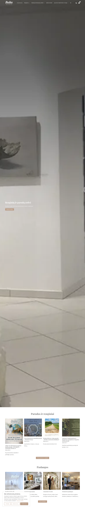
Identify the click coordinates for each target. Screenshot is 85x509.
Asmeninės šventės (48, 491)
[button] (29, 3)
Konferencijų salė (9, 491)
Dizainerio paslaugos (67, 491)
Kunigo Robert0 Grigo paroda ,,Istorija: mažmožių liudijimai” (51, 439)
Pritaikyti (7, 503)
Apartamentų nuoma (29, 491)
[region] (16, 499)
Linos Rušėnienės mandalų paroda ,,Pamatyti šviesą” (33, 439)
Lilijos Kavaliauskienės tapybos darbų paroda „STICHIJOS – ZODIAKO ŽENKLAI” (13, 447)
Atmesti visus (15, 503)
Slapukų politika (20, 500)
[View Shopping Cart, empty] (79, 3)
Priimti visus (24, 503)
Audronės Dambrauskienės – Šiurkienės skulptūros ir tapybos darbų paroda (70, 440)
